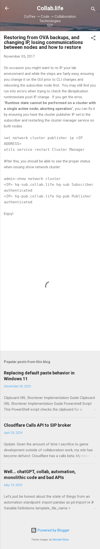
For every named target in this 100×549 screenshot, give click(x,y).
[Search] (93, 9)
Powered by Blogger (53, 530)
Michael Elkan (60, 539)
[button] (93, 39)
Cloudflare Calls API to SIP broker (37, 425)
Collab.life (50, 8)
